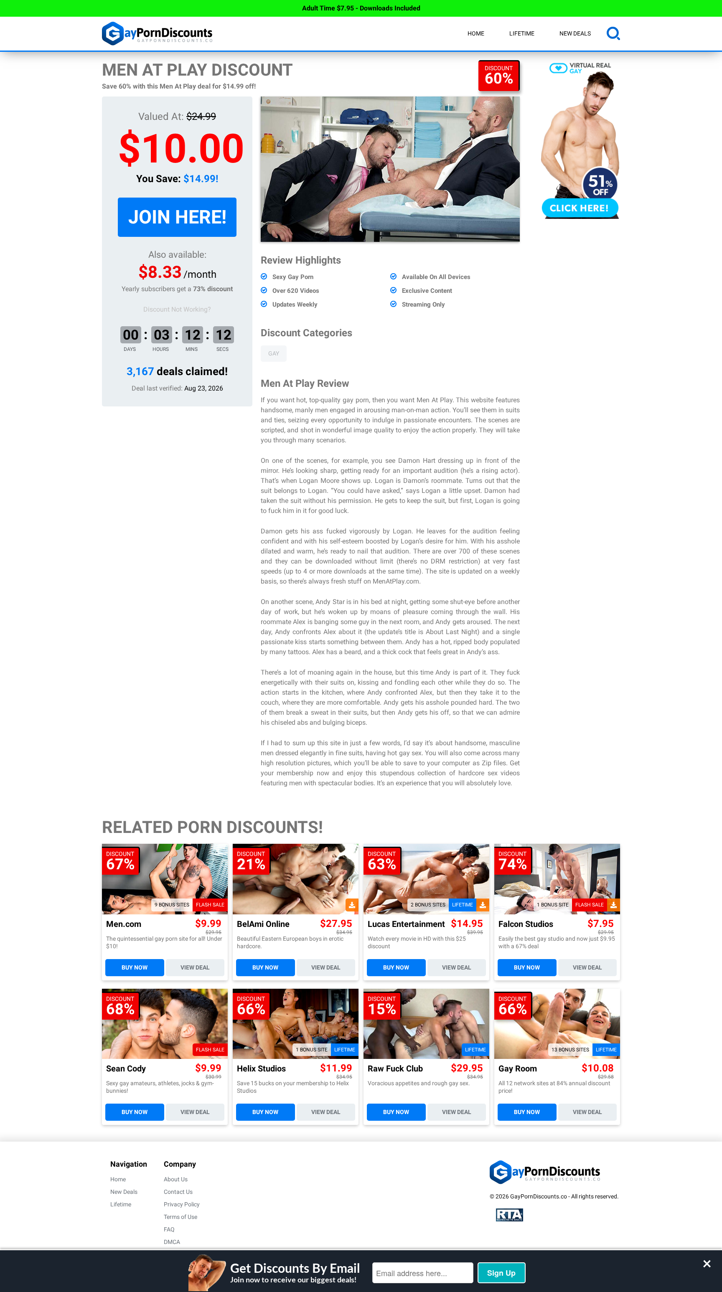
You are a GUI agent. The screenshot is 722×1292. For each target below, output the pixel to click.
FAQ (169, 1229)
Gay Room (517, 1069)
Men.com (123, 924)
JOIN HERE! (177, 217)
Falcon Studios (525, 924)
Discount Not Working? (177, 309)
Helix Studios (261, 1069)
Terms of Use (180, 1216)
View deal (195, 967)
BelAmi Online (263, 924)
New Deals (575, 33)
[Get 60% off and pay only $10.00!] (390, 169)
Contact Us (178, 1191)
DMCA (172, 1242)
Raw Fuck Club (395, 1069)
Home (476, 33)
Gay (273, 353)
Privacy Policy (182, 1204)
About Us (176, 1179)
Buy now (134, 967)
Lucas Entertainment (406, 924)
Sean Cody (126, 1069)
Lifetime (521, 33)
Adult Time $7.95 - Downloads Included (361, 8)
